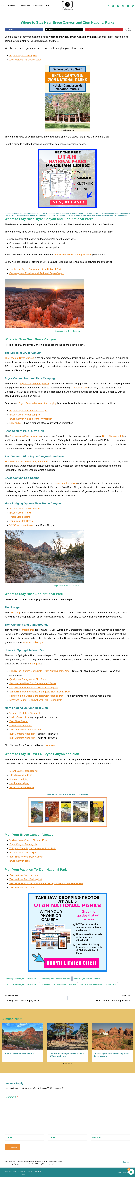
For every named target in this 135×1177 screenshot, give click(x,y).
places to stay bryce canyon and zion (22, 985)
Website (96, 1137)
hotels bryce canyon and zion (87, 979)
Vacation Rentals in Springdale (25, 713)
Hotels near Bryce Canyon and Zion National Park (35, 269)
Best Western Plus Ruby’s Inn (25, 436)
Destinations (38, 6)
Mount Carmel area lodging (23, 771)
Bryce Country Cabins (65, 483)
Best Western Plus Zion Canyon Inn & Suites (32, 683)
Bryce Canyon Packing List (23, 844)
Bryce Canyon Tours (20, 860)
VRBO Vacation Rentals (21, 525)
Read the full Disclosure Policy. (115, 215)
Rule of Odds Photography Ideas (113, 998)
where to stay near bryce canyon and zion (98, 985)
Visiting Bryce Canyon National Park (28, 840)
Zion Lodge (15, 612)
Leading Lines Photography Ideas (22, 998)
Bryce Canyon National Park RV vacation (30, 418)
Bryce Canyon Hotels (20, 512)
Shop (47, 6)
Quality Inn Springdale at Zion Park (27, 679)
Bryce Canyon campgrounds (34, 383)
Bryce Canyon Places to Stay (24, 508)
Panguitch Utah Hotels (21, 521)
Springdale (35, 663)
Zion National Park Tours (22, 887)
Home (3, 6)
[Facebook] (118, 6)
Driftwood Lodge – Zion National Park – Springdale (35, 700)
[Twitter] (133, 6)
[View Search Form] (109, 6)
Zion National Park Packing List (25, 879)
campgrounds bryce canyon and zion (22, 979)
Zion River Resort (18, 721)
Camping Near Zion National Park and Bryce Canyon (36, 273)
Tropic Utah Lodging (19, 517)
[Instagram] (123, 6)
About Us (38, 1171)
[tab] (63, 1063)
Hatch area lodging (19, 783)
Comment (12, 1097)
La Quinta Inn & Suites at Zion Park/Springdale (33, 687)
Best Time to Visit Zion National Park (28, 883)
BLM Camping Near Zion (22, 733)
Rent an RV (15, 423)
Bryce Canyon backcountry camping (37, 403)
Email (52, 1137)
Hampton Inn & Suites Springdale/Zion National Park (36, 695)
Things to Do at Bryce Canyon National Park (32, 848)
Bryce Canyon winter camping (25, 414)
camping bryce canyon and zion (56, 979)
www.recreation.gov (33, 642)
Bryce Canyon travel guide (23, 55)
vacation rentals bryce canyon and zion (59, 985)
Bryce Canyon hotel (112, 436)
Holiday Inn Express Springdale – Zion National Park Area (39, 671)
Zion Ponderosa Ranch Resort (25, 729)
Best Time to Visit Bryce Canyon (26, 856)
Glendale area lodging (20, 775)
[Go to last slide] (5, 1042)
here (54, 1164)
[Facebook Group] (113, 6)
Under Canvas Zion (19, 717)
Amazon (50, 745)
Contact (30, 1171)
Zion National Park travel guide (25, 59)
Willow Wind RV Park (20, 725)
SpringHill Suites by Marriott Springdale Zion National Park (39, 691)
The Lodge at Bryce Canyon (19, 358)
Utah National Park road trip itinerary (72, 254)
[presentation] (22, 1036)
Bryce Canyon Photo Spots (23, 852)
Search (126, 1162)
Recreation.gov (80, 387)
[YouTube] (128, 6)
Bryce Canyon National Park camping (28, 410)
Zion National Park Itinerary (23, 875)
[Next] (129, 1042)
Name (10, 1137)
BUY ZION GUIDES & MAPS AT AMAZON (67, 794)
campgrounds (27, 629)
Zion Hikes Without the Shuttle (19, 1054)
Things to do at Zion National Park (65, 883)
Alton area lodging (18, 779)
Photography (13, 6)
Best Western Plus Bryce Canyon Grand (26, 461)
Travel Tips (25, 6)
